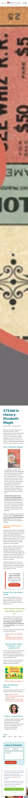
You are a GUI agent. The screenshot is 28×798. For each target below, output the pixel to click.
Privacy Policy (14, 777)
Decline (14, 792)
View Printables (14, 585)
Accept (14, 789)
